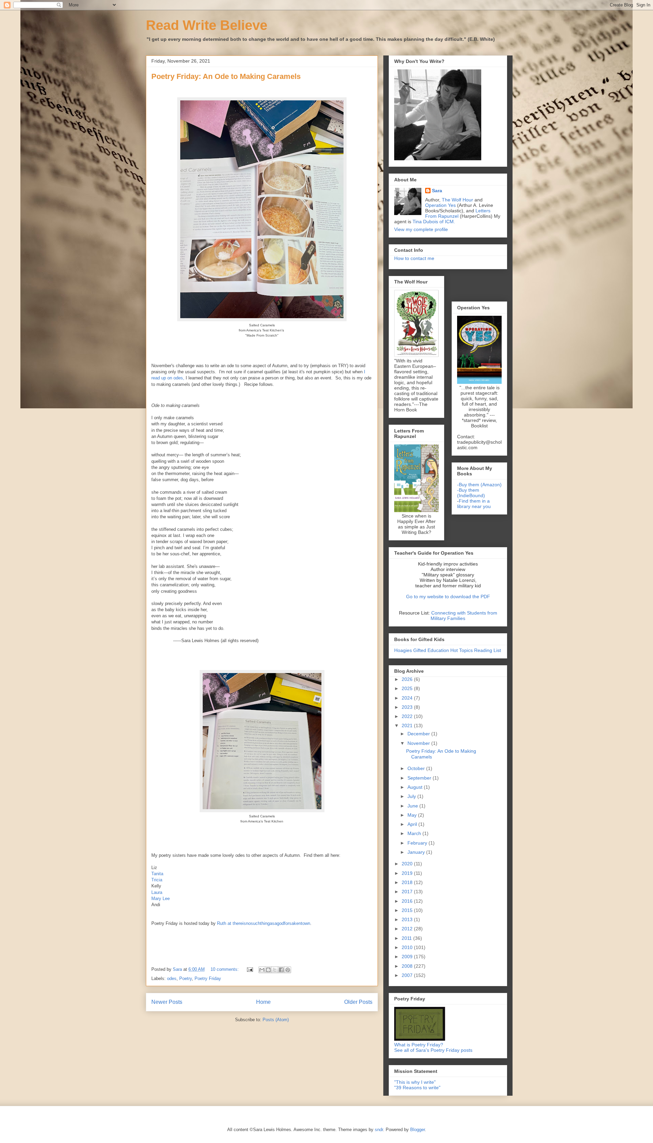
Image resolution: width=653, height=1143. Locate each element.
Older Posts (358, 1002)
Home (263, 1002)
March (414, 833)
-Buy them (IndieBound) (471, 492)
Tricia (156, 879)
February (418, 843)
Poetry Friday (208, 978)
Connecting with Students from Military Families (464, 615)
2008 (408, 966)
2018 (408, 882)
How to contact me (414, 258)
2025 (408, 688)
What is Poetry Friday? (418, 1044)
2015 (408, 910)
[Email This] (261, 969)
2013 (408, 919)
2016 (408, 901)
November (419, 743)
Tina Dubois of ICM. (434, 221)
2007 (408, 975)
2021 (408, 725)
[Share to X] (274, 969)
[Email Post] (249, 969)
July (412, 796)
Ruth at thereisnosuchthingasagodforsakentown (263, 923)
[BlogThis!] (268, 969)
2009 (408, 956)
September (420, 778)
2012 (408, 928)
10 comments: (225, 969)
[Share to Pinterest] (287, 969)
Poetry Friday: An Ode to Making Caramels (226, 76)
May (412, 815)
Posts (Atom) (276, 1019)
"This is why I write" (415, 1082)
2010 (408, 947)
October (416, 768)
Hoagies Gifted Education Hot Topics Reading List (447, 650)
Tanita (157, 873)
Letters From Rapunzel (457, 213)
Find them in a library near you (474, 503)
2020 (408, 863)
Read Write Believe (206, 25)
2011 (407, 938)
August (415, 787)
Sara (437, 190)
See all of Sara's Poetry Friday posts (433, 1050)
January (416, 852)
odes (172, 978)
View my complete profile (421, 229)
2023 (408, 707)
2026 (408, 679)
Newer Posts (166, 1002)
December (419, 733)
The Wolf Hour (458, 199)
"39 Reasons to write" (417, 1087)
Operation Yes (440, 205)
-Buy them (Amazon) (479, 484)
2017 (408, 891)
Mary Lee (160, 898)
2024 (408, 698)
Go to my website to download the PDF (448, 596)
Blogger (417, 1129)
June (413, 806)
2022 (408, 716)
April (412, 824)
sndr (379, 1129)
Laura (156, 892)
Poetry (185, 978)
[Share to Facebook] (281, 969)
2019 (408, 873)
